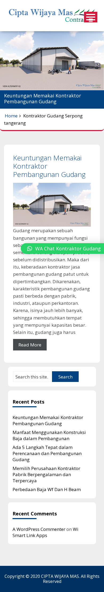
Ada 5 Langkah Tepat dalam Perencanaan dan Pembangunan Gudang (47, 453)
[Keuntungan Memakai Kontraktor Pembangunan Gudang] (52, 205)
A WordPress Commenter (39, 529)
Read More (29, 345)
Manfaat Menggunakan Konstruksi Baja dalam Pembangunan (49, 435)
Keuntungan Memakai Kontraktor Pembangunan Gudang (48, 420)
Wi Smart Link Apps (45, 532)
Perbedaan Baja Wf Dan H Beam (47, 489)
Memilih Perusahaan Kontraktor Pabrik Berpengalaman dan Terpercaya (46, 474)
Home (11, 116)
